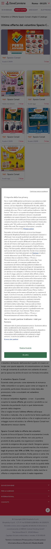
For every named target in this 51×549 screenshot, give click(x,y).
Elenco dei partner (11, 339)
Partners (35, 253)
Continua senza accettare (39, 191)
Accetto (26, 355)
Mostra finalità (25, 348)
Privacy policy (29, 229)
